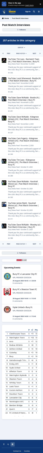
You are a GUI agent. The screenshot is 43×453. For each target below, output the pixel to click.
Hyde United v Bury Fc (22, 307)
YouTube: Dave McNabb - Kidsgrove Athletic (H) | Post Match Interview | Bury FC (24, 119)
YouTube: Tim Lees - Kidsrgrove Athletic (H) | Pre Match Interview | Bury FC (23, 162)
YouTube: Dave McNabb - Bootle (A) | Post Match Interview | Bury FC (24, 98)
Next (34, 53)
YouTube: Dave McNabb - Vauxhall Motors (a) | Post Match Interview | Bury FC (23, 184)
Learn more (4, 4)
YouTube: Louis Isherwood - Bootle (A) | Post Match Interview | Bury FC (24, 79)
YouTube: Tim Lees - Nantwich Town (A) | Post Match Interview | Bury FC (23, 60)
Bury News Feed (14, 64)
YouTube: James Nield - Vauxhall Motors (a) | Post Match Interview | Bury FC (23, 205)
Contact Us (17, 451)
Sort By (20, 47)
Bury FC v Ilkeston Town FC (25, 289)
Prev (8, 53)
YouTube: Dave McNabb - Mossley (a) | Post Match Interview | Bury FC (24, 225)
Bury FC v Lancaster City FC (25, 274)
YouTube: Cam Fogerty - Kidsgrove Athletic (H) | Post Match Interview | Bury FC (24, 140)
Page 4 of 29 (20, 53)
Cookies (27, 451)
